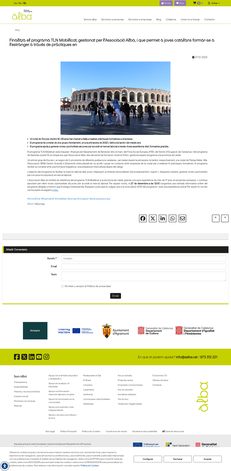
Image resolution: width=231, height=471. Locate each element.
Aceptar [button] (208, 459)
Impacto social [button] (21, 396)
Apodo (52, 258)
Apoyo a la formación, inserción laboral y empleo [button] (61, 393)
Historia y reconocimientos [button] (27, 391)
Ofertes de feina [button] (160, 380)
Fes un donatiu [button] (125, 375)
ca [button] (15, 3)
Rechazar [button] (177, 459)
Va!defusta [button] (88, 404)
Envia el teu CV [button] (160, 375)
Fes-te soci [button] (123, 399)
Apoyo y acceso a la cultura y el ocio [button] (63, 416)
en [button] (20, 3)
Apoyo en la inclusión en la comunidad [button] (61, 400)
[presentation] (20, 331)
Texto (54, 274)
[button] (198, 3)
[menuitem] (20, 3)
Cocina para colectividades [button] (96, 399)
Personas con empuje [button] (24, 401)
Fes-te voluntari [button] (125, 389)
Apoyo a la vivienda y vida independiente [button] (61, 408)
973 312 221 (208, 357)
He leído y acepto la (88, 286)
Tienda (167, 3)
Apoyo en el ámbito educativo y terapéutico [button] (63, 377)
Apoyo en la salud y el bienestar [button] (59, 385)
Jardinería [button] (88, 394)
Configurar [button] (148, 459)
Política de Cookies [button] (89, 465)
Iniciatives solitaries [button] (127, 394)
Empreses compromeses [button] (130, 385)
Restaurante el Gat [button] (92, 375)
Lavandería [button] (88, 389)
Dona (181, 3)
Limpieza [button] (87, 385)
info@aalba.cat (187, 357)
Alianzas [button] (18, 405)
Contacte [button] (157, 385)
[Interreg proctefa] (36, 330)
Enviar (115, 295)
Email (54, 266)
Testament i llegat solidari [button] (130, 404)
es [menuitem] (25, 3)
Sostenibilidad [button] (21, 387)
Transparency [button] (20, 382)
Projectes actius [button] (125, 380)
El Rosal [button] (87, 380)
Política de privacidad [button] (99, 286)
